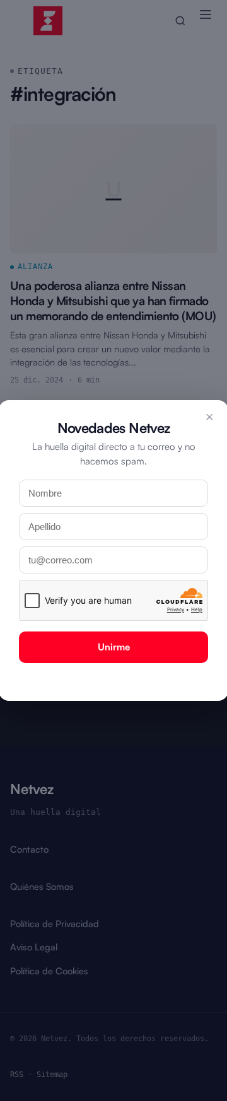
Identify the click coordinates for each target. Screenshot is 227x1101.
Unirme (114, 647)
